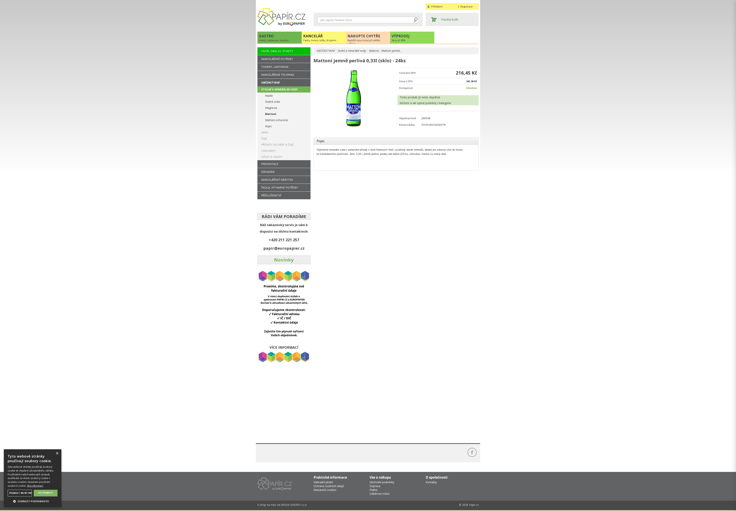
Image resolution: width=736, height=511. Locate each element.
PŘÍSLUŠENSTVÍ (271, 195)
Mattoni (374, 50)
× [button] (57, 453)
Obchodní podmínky (382, 482)
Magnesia (271, 108)
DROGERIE (268, 172)
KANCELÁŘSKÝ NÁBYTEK (277, 179)
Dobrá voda (272, 101)
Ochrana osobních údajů (329, 486)
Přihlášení (437, 6)
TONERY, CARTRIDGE (274, 67)
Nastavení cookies (325, 490)
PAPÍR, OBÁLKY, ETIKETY (277, 51)
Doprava (375, 486)
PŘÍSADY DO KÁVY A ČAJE (277, 144)
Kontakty (431, 482)
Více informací (35, 485)
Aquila (269, 95)
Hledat (416, 20)
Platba (373, 490)
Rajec (268, 126)
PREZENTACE (269, 164)
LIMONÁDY (268, 151)
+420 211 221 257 (284, 239)
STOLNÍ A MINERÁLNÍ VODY (279, 89)
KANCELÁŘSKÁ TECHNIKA (277, 74)
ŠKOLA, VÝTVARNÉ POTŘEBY (279, 187)
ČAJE (264, 138)
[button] (33, 501)
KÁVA (264, 132)
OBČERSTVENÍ (325, 50)
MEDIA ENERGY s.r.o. (294, 505)
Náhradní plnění (323, 482)
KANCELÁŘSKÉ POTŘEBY (277, 59)
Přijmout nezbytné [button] (20, 493)
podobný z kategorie (438, 103)
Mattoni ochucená (276, 120)
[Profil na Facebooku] (472, 452)
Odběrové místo (380, 493)
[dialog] (32, 478)
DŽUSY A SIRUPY (271, 157)
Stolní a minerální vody (352, 50)
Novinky (284, 260)
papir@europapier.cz (284, 248)
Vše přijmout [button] (45, 492)
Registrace (466, 6)
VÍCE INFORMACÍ (283, 347)
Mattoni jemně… (391, 50)
